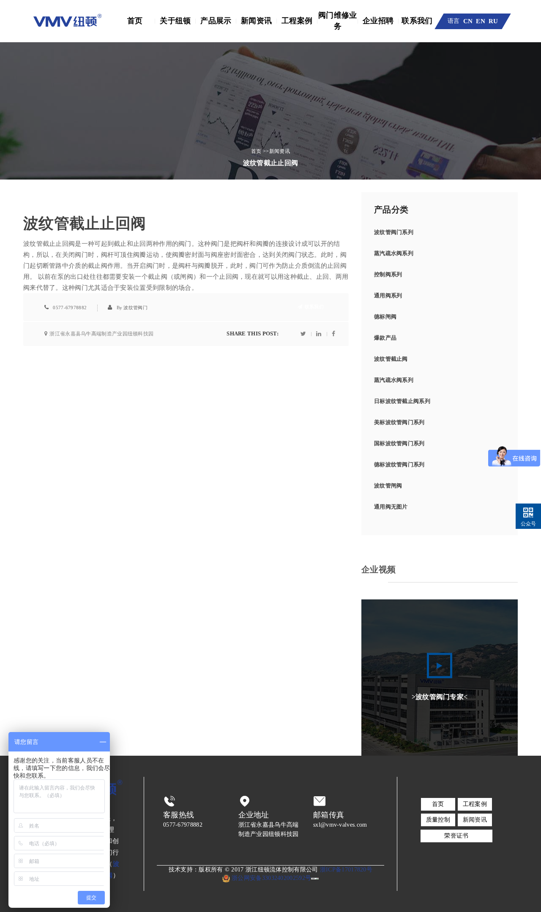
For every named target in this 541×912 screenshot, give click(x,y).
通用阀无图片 (391, 507)
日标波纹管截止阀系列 (402, 401)
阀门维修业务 (337, 20)
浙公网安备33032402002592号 (270, 878)
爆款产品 (385, 338)
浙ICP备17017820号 (346, 869)
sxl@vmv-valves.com (340, 825)
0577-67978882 (70, 307)
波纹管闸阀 (388, 485)
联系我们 (417, 20)
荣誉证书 (456, 836)
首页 (135, 20)
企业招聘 (378, 20)
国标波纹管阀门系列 (399, 443)
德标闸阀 (385, 316)
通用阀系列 (388, 295)
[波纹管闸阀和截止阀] (67, 21)
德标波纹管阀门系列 (399, 464)
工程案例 (296, 20)
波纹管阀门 (135, 307)
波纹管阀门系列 (393, 232)
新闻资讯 (256, 20)
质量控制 (438, 820)
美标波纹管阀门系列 (399, 422)
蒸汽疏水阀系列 (393, 253)
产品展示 (215, 20)
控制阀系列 (388, 274)
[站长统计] (315, 878)
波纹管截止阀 (391, 359)
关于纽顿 (175, 20)
